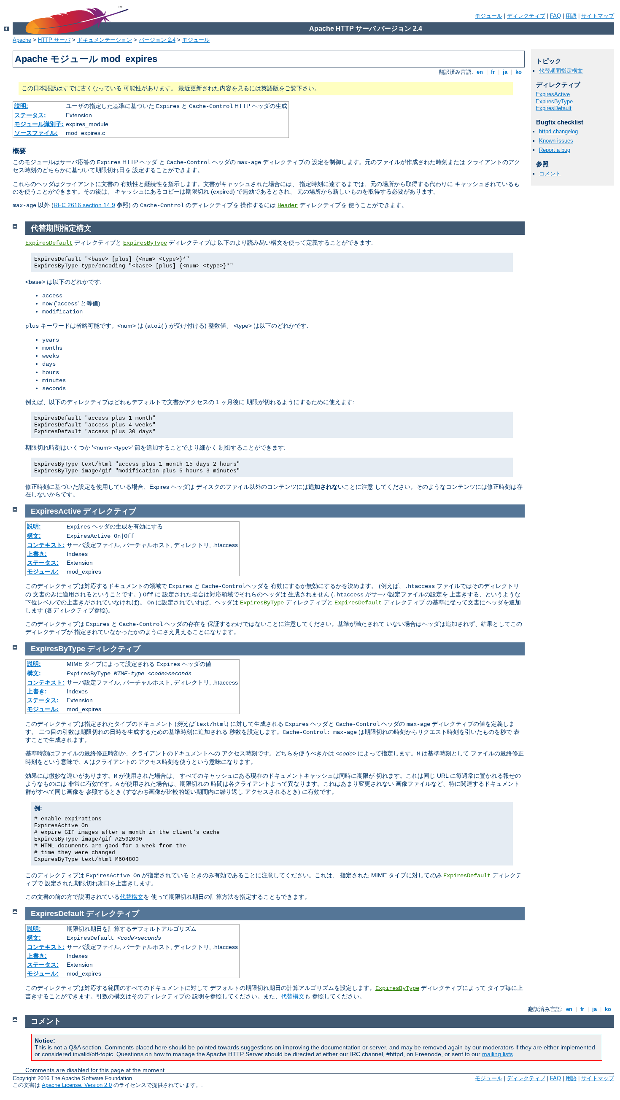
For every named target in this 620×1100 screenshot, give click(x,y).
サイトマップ (597, 16)
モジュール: (43, 571)
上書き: (37, 553)
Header (288, 205)
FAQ (555, 16)
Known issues (556, 141)
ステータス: (30, 115)
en (480, 72)
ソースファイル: (36, 132)
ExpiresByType (554, 101)
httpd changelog (558, 131)
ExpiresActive (553, 94)
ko (518, 72)
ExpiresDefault (553, 108)
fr (492, 72)
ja (505, 72)
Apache (22, 40)
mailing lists (497, 1054)
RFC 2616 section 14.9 (84, 205)
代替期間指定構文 (561, 70)
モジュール (488, 16)
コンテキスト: (46, 545)
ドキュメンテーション (104, 40)
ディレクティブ (526, 16)
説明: (21, 105)
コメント (550, 173)
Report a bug (554, 150)
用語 (571, 16)
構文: (34, 535)
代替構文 (131, 896)
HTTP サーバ (54, 40)
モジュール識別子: (39, 124)
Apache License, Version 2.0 (77, 1085)
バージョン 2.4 (157, 40)
